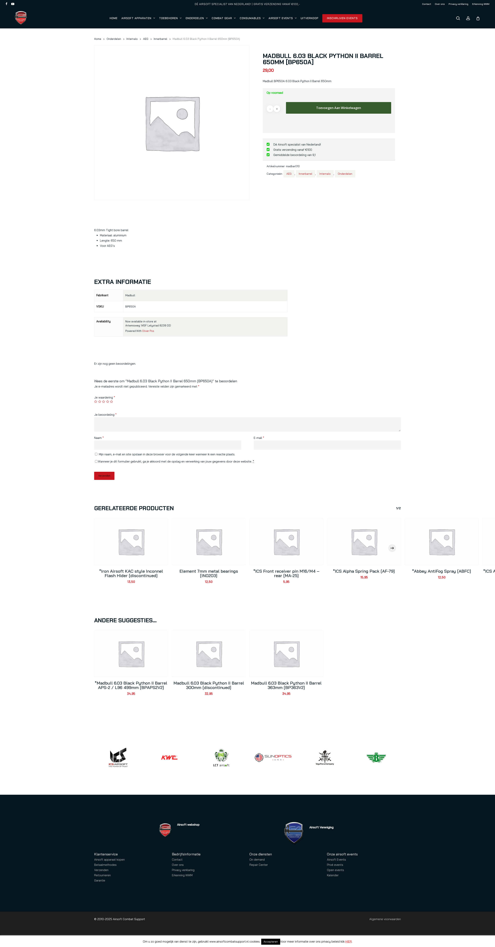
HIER (348, 941)
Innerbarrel (160, 38)
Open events (335, 870)
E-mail (259, 438)
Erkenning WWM (182, 875)
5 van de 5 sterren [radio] (111, 401)
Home (97, 38)
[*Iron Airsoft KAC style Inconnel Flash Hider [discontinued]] (131, 541)
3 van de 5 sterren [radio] (103, 401)
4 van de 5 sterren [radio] (107, 401)
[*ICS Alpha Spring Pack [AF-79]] (364, 541)
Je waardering (104, 397)
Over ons (178, 865)
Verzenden (101, 870)
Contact (177, 859)
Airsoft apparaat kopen (109, 859)
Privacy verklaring (183, 870)
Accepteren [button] (271, 941)
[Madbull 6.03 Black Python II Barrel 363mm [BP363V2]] (286, 653)
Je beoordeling (105, 414)
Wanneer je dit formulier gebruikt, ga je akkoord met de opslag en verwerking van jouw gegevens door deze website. (176, 461)
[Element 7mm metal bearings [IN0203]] (209, 541)
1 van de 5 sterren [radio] (95, 401)
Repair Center (258, 865)
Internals (132, 38)
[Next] (392, 548)
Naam (99, 438)
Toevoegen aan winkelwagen (338, 108)
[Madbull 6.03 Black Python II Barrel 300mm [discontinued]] (209, 653)
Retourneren (102, 875)
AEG (145, 38)
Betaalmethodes (105, 865)
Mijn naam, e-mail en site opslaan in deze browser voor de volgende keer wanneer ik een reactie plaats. (167, 454)
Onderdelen (114, 38)
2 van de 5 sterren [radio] (100, 401)
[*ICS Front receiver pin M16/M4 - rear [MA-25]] (286, 541)
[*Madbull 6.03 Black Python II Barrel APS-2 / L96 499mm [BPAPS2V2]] (131, 653)
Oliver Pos (148, 330)
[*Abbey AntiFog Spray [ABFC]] (442, 541)
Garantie (99, 880)
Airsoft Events (336, 859)
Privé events (335, 865)
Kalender (333, 875)
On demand (257, 859)
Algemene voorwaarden (385, 919)
